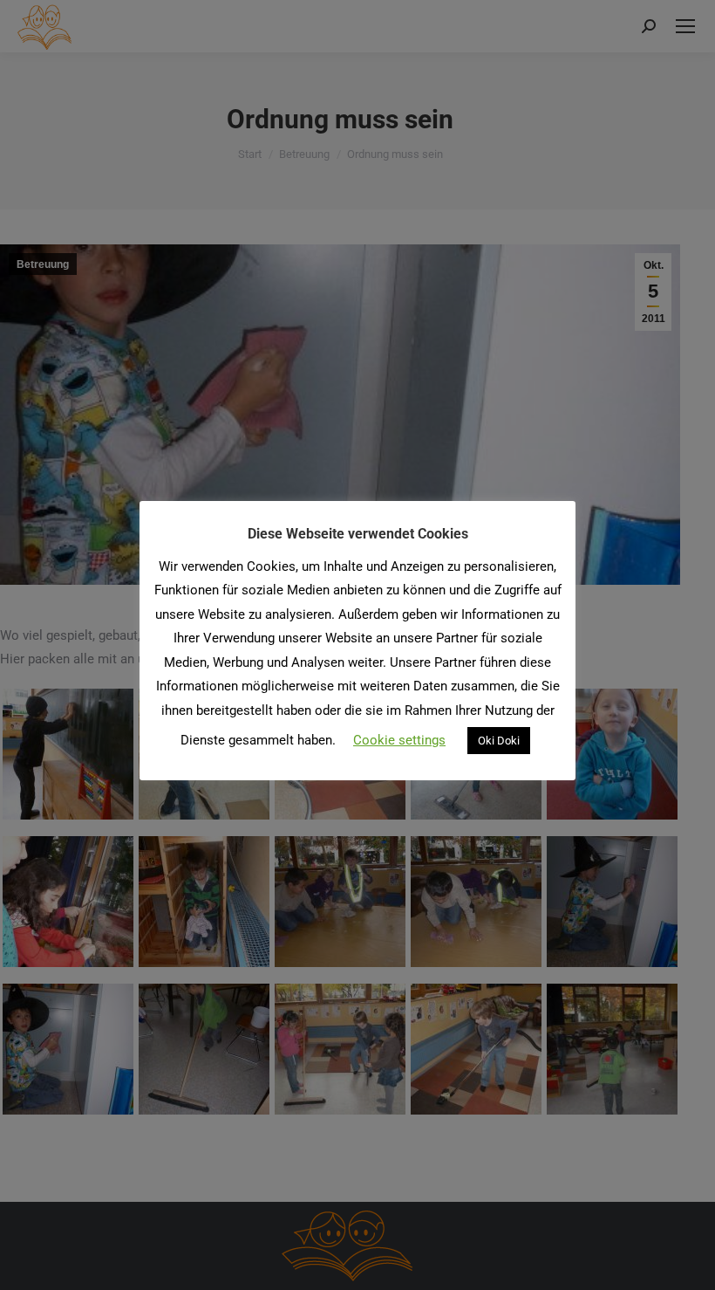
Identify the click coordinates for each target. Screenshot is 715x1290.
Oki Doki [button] (499, 740)
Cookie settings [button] (399, 740)
